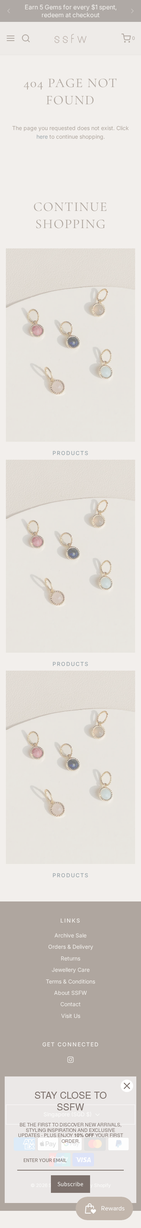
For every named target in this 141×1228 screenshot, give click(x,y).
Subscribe (70, 1184)
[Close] (127, 1085)
